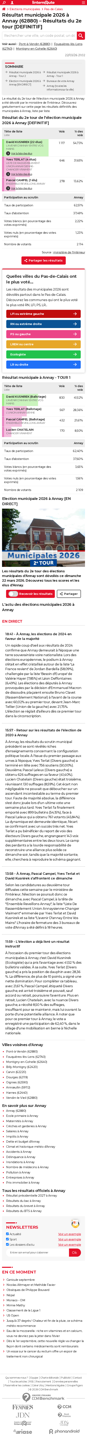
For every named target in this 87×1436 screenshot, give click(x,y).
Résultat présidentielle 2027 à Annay (31, 1195)
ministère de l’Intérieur (69, 252)
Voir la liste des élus (21, 153)
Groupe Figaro (75, 1385)
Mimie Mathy (15, 1305)
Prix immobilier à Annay (23, 1182)
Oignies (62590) (17, 1082)
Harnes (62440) (16, 1093)
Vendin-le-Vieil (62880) (21, 1098)
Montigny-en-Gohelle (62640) (36, 49)
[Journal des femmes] (23, 1407)
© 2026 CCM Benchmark (43, 1389)
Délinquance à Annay (20, 1157)
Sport (13, 1239)
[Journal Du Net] (23, 1415)
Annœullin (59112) (18, 1087)
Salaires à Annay (17, 1131)
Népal (10, 1295)
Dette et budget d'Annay (23, 1141)
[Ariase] (23, 1431)
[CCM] (64, 1407)
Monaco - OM (15, 1300)
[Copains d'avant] (23, 1423)
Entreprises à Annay (20, 1177)
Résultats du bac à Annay (23, 1201)
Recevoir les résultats (35, 594)
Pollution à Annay (18, 1172)
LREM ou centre (21, 344)
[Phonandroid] (64, 1431)
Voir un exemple (69, 1234)
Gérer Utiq (38, 1385)
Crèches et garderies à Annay (26, 1126)
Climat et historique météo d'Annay (30, 1147)
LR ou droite (19, 364)
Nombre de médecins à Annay (27, 1167)
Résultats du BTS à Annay (23, 1211)
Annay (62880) (16, 1111)
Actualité (15, 1234)
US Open (12, 1315)
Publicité (66, 1377)
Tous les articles (18, 1381)
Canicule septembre (20, 1280)
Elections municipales (25, 9)
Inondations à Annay (20, 1162)
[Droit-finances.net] (64, 1415)
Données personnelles (65, 1381)
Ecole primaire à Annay (22, 1116)
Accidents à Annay (19, 1152)
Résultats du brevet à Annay (25, 1206)
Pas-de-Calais (53, 9)
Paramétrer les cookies (17, 1385)
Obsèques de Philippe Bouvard (27, 1290)
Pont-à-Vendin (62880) (34, 44)
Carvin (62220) (16, 1072)
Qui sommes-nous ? (16, 1377)
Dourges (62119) (17, 1077)
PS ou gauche (20, 334)
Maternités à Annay (19, 1121)
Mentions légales (55, 1385)
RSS (31, 1381)
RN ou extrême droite (26, 324)
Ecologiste (18, 354)
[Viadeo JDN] (64, 1423)
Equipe (34, 1377)
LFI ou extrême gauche (27, 314)
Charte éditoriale (49, 1377)
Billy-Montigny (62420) (21, 1067)
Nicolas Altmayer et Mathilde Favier (30, 1285)
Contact (77, 1377)
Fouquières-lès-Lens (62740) (26, 1057)
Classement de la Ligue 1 (23, 1310)
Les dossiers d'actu (21, 1245)
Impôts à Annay (17, 1136)
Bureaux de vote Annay (60, 81)
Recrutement (43, 1381)
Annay (50, 85)
